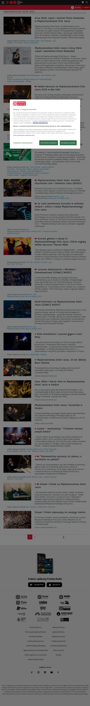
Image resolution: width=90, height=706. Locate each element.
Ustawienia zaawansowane (22, 143)
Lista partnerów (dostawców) (23, 135)
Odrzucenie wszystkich (49, 143)
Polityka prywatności (40, 123)
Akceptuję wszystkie (68, 143)
